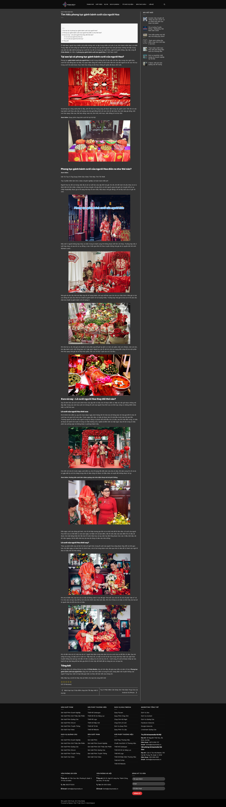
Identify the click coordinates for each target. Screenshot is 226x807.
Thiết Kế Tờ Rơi (93, 726)
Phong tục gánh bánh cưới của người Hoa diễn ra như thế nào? (82, 32)
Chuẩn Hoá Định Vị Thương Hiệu (125, 743)
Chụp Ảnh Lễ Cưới (120, 723)
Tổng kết (66, 41)
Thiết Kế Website (93, 729)
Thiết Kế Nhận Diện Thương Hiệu (125, 757)
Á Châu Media (81, 801)
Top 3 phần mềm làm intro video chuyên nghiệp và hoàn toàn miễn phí (84, 181)
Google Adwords (146, 726)
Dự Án (106, 4)
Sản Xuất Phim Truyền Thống (70, 726)
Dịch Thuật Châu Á (79, 803)
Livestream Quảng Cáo (148, 729)
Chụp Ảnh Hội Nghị (120, 719)
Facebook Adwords (147, 723)
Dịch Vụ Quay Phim (120, 726)
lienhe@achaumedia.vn (153, 744)
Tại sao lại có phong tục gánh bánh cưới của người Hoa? (80, 30)
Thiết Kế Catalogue (94, 712)
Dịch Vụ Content (146, 716)
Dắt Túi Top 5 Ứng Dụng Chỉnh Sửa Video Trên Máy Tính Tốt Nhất (83, 177)
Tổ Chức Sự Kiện (127, 4)
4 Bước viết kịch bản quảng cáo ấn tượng (155, 63)
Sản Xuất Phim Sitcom (68, 723)
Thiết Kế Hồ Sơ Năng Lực (96, 716)
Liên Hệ (151, 4)
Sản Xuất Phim (92, 740)
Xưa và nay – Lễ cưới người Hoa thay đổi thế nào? (78, 35)
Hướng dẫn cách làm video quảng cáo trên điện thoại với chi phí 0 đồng (93, 477)
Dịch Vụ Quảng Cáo (147, 719)
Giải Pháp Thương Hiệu (122, 740)
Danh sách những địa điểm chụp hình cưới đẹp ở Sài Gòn (156, 42)
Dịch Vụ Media (114, 4)
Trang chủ (90, 4)
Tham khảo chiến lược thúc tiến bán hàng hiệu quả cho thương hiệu (156, 49)
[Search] (164, 4)
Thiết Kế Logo (92, 719)
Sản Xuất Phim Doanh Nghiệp (71, 712)
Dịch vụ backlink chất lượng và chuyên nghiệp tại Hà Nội (156, 57)
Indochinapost (90, 803)
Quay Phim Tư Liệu (120, 729)
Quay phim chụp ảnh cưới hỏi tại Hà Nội (82, 117)
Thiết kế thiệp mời (94, 723)
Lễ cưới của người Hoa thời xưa (74, 36)
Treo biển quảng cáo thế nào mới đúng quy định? (156, 35)
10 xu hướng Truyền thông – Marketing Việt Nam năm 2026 (156, 28)
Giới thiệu (99, 4)
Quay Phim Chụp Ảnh (67, 12)
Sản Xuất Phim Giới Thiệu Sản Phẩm (73, 716)
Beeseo (70, 803)
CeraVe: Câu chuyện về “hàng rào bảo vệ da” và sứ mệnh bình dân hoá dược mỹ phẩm (156, 20)
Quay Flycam (118, 712)
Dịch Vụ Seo (145, 712)
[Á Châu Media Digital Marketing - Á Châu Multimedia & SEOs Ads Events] (72, 4)
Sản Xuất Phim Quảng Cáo (69, 719)
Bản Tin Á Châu (141, 4)
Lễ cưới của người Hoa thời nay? (74, 38)
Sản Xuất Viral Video (68, 729)
